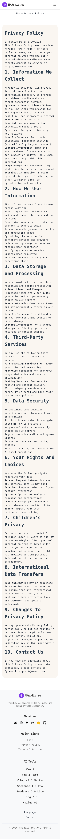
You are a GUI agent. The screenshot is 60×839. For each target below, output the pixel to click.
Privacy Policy (30, 744)
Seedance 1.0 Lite (30, 791)
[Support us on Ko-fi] (21, 723)
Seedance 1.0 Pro (30, 786)
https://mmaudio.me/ (18, 66)
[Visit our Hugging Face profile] (38, 723)
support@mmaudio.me (32, 671)
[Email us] (33, 723)
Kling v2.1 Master (30, 780)
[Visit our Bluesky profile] (15, 723)
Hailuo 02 (30, 802)
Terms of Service (30, 749)
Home (19, 13)
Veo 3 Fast (30, 774)
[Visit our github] (44, 723)
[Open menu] (55, 5)
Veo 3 (30, 769)
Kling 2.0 (30, 797)
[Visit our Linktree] (27, 723)
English (30, 817)
